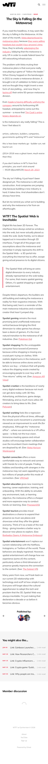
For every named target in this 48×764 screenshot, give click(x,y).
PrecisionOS (33, 504)
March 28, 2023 (32, 169)
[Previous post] (4, 616)
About (24, 734)
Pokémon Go (25, 339)
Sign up (24, 741)
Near (36, 14)
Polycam (7, 406)
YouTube (24, 737)
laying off (7, 92)
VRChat (24, 478)
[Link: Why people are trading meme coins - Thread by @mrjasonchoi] (24, 674)
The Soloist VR (30, 569)
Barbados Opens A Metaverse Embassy (22, 535)
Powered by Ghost (24, 747)
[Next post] (43, 616)
